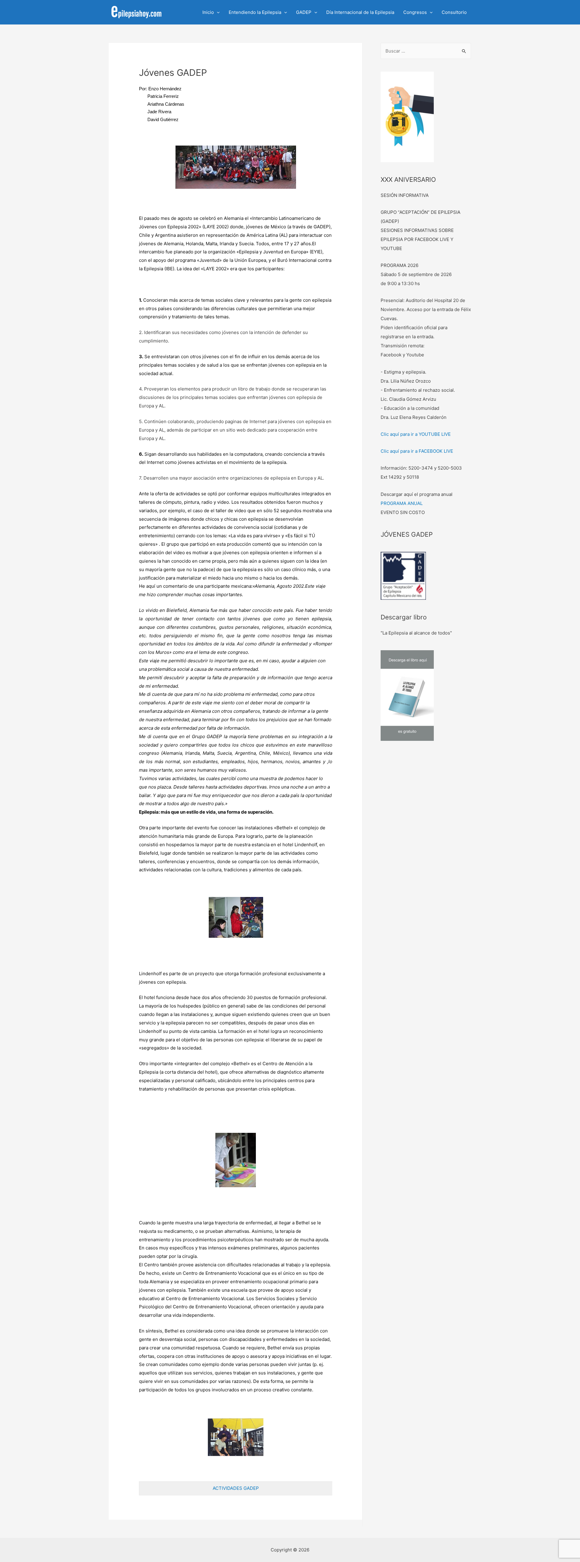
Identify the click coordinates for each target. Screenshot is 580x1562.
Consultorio (454, 12)
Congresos (415, 12)
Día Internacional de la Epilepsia (360, 12)
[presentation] (217, 12)
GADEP (303, 12)
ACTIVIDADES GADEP (236, 1488)
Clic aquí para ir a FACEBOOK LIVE (417, 451)
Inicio (208, 12)
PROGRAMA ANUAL (402, 503)
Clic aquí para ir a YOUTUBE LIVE (416, 434)
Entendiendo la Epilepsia (255, 12)
